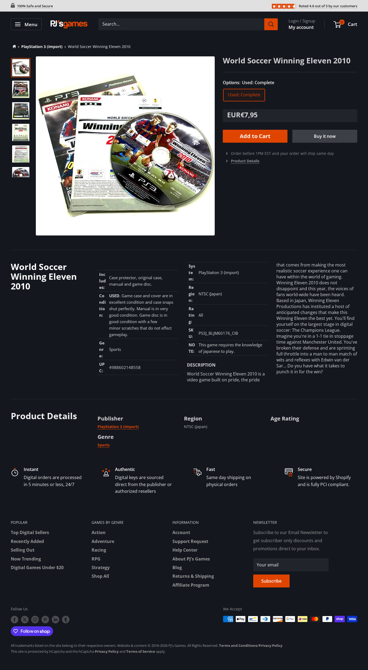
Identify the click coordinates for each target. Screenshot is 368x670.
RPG (96, 559)
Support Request (190, 541)
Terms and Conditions (238, 645)
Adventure (103, 541)
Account (181, 532)
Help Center (184, 550)
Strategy (101, 567)
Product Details (245, 160)
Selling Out (22, 550)
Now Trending (26, 559)
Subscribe (271, 581)
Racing (99, 550)
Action (99, 532)
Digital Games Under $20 (37, 567)
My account (301, 27)
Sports (104, 444)
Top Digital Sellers (30, 532)
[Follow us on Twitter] (25, 619)
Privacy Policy (270, 645)
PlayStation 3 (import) (42, 46)
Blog (177, 567)
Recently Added (27, 541)
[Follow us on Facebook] (14, 619)
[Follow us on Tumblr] (66, 619)
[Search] (271, 24)
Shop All (100, 576)
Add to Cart (255, 136)
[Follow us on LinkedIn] (55, 619)
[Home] (13, 46)
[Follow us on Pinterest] (45, 619)
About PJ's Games (191, 559)
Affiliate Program (190, 585)
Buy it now (325, 136)
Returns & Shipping (193, 576)
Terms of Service (140, 651)
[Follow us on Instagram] (35, 619)
